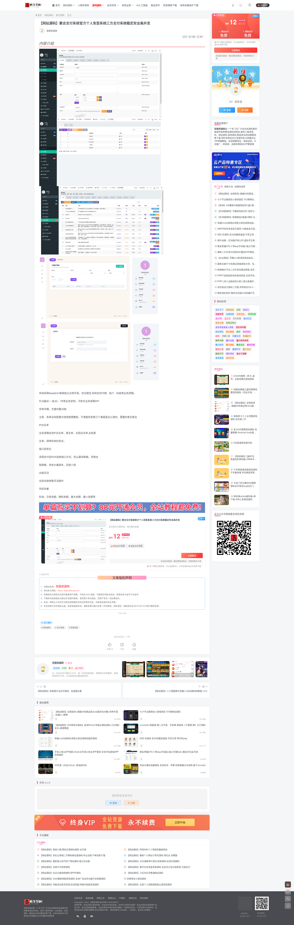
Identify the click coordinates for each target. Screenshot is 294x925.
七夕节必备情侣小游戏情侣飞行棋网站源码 (160, 711)
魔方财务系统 (242, 340)
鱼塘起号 (247, 335)
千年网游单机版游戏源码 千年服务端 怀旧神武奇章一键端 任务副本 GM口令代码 (243, 472)
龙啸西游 (230, 313)
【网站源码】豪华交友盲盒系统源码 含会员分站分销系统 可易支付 (158, 866)
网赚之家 (101, 897)
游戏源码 (218, 368)
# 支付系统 (59, 627)
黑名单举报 (241, 327)
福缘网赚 (89, 897)
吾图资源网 (51, 30)
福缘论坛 (132, 897)
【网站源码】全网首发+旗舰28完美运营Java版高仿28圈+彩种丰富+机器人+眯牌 (86, 713)
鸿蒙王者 (226, 335)
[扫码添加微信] (288, 899)
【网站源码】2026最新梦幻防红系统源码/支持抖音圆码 (153, 861)
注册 (133, 802)
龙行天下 (219, 309)
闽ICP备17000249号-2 (109, 902)
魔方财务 (219, 344)
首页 (57, 5)
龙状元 (246, 309)
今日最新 (41, 842)
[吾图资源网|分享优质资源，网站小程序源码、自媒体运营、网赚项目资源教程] (33, 5)
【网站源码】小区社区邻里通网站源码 (145, 872)
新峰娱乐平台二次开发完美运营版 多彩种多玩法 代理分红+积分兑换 (249, 269)
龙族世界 (219, 313)
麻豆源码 (219, 331)
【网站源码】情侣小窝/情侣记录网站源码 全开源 (63, 849)
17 (72, 668)
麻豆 (238, 331)
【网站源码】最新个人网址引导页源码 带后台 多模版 (152, 855)
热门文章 (218, 186)
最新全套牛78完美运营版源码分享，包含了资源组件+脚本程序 (247, 263)
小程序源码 (83, 5)
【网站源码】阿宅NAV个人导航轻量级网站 (147, 849)
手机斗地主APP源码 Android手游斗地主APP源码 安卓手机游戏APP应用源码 (87, 753)
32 (65, 668)
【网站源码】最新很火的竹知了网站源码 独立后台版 (65, 861)
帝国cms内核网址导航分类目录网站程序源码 (76, 738)
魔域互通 (219, 349)
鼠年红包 (247, 318)
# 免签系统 (73, 627)
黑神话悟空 (231, 322)
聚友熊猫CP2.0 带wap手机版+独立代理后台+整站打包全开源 (169, 751)
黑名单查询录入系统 (224, 327)
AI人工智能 (142, 5)
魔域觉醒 (251, 344)
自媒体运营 (239, 186)
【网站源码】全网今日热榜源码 (55, 866)
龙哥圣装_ (240, 313)
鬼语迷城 (219, 357)
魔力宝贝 (247, 349)
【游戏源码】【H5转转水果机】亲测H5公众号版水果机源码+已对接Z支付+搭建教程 (87, 726)
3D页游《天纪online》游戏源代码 (71, 765)
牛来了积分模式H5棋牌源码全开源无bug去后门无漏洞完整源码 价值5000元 (243, 485)
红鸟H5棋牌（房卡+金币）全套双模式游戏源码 (242, 377)
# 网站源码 (45, 627)
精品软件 (155, 5)
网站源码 (67, 5)
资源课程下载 (170, 5)
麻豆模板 (230, 331)
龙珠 (238, 309)
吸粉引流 (228, 186)
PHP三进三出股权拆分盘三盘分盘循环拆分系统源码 (242, 281)
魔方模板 (230, 344)
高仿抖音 (230, 357)
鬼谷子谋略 (241, 353)
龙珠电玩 (230, 309)
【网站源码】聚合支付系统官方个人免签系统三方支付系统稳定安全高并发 (94, 23)
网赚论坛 (112, 897)
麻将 (217, 335)
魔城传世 (236, 349)
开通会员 (264, 5)
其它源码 (60, 15)
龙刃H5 (218, 318)
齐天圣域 (237, 318)
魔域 (228, 349)
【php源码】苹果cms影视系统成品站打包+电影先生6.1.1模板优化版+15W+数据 (255, 257)
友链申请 (78, 897)
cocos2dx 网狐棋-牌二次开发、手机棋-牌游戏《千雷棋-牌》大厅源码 (172, 724)
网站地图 (144, 897)
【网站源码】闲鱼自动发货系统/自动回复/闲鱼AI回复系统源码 (69, 884)
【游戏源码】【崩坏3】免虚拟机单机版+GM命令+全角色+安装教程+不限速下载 (243, 461)
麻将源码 (247, 331)
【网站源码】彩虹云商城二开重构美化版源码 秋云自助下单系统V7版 (72, 855)
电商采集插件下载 (189, 5)
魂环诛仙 (230, 353)
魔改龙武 (240, 344)
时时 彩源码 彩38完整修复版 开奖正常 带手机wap (163, 738)
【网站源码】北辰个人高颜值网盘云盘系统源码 (149, 884)
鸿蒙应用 (236, 335)
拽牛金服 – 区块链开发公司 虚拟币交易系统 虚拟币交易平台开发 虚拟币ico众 (254, 240)
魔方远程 (230, 340)
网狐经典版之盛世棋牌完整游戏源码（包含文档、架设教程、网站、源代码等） (243, 392)
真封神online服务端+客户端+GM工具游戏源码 (243, 498)
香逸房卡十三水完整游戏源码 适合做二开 (243, 417)
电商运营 (126, 5)
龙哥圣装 (252, 313)
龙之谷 (227, 318)
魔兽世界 (219, 353)
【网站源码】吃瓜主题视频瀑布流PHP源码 (60, 872)
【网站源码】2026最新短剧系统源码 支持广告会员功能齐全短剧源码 (73, 878)
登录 (115, 802)
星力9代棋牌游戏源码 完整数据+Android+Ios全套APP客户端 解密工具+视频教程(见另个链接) (243, 434)
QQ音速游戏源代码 (243, 442)
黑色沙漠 (219, 322)
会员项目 (111, 5)
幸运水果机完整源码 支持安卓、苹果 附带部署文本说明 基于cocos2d (172, 765)
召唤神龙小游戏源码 (136, 878)
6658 (57, 668)
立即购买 (192, 555)
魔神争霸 (219, 340)
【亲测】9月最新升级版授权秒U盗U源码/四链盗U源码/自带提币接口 (249, 205)
